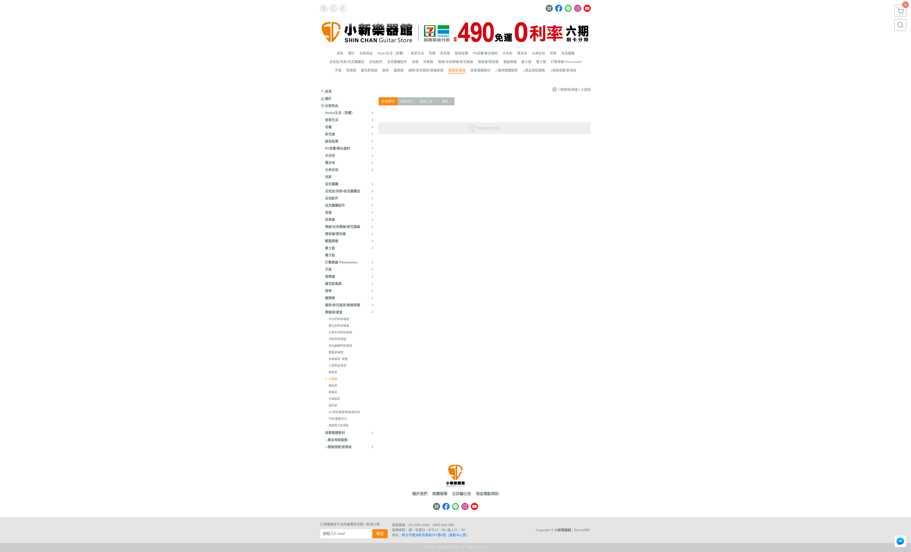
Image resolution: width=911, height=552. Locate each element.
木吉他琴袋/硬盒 (339, 319)
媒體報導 (439, 494)
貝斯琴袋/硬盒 (337, 339)
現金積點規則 (487, 494)
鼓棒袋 (333, 372)
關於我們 (420, 494)
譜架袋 (333, 405)
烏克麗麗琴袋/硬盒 (340, 345)
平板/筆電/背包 (338, 419)
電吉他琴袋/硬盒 (339, 325)
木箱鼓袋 (334, 399)
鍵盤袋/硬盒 (336, 352)
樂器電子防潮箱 (339, 425)
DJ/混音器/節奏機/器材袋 (344, 412)
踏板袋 (333, 385)
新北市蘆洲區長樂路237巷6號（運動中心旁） (435, 535)
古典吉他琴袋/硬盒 (340, 332)
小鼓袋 (333, 379)
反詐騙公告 (461, 494)
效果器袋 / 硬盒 (338, 359)
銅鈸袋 (333, 392)
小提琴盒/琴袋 (337, 365)
